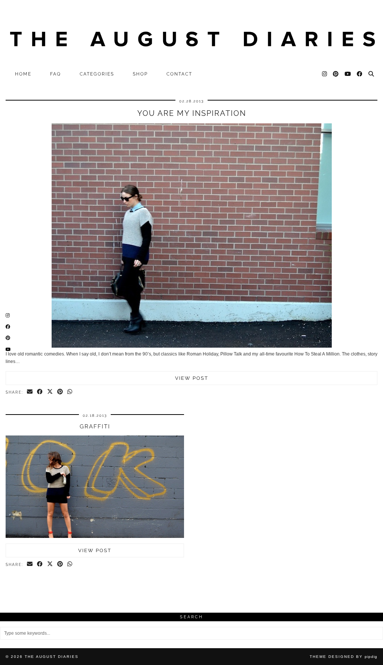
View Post (191, 378)
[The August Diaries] (191, 33)
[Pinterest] (336, 74)
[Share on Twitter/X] (50, 392)
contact (179, 74)
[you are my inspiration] (192, 346)
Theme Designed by (343, 657)
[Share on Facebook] (40, 392)
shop (140, 74)
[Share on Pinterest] (60, 392)
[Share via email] (30, 392)
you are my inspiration (191, 113)
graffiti (95, 426)
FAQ (55, 74)
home (23, 74)
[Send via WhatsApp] (70, 392)
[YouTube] (348, 74)
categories (97, 74)
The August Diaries (52, 657)
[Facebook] (360, 74)
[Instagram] (325, 74)
